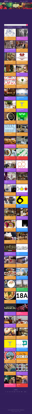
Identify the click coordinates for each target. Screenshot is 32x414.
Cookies (19, 411)
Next (25, 391)
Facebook (13, 411)
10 (21, 391)
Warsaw (10, 1)
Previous (15, 389)
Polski (21, 1)
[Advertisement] (16, 16)
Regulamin (16, 411)
